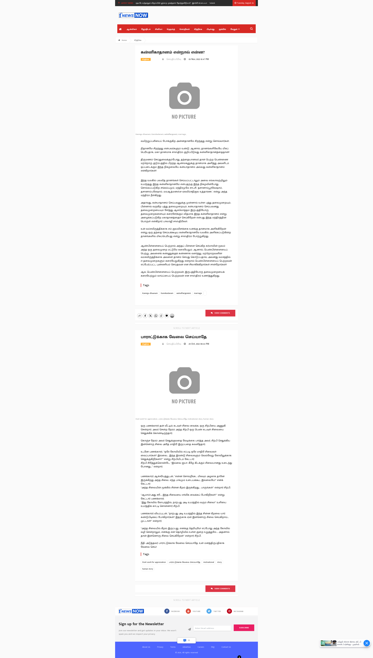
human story (147, 569)
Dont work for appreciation (154, 562)
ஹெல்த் (171, 29)
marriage (198, 293)
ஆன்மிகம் (131, 29)
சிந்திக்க (198, 29)
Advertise (187, 647)
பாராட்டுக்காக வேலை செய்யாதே (184, 562)
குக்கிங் (222, 29)
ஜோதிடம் (146, 29)
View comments (221, 313)
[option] (163, 3)
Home (124, 40)
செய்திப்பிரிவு (173, 59)
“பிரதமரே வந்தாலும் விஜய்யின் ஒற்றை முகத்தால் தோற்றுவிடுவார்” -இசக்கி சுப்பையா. (162, 3)
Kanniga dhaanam (150, 293)
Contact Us (226, 647)
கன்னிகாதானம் (183, 293)
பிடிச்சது (210, 29)
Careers (201, 647)
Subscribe (244, 627)
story (219, 562)
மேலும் (233, 29)
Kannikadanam (167, 293)
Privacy (160, 647)
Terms (173, 647)
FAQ (212, 647)
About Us (146, 647)
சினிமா (158, 29)
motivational (208, 562)
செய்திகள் (184, 29)
